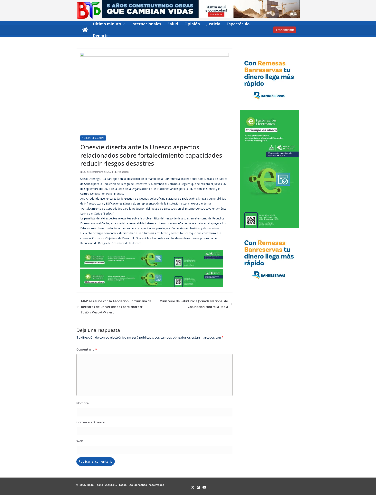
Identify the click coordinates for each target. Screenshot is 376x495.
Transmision (284, 30)
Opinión (192, 23)
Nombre (82, 403)
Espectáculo (238, 23)
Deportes (101, 35)
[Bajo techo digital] (85, 30)
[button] (123, 24)
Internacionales (146, 23)
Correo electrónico (90, 422)
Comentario (86, 349)
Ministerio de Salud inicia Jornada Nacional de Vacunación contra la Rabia (194, 304)
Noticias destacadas (93, 138)
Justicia (213, 23)
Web (79, 441)
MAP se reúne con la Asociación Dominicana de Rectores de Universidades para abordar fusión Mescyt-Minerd (116, 307)
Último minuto (107, 23)
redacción (123, 172)
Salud (172, 23)
